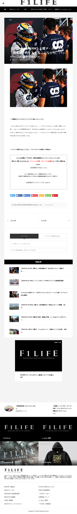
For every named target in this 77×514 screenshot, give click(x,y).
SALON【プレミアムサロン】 (13, 504)
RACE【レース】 (37, 205)
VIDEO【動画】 (9, 500)
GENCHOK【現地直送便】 (12, 493)
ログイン (26, 250)
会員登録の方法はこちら (38, 167)
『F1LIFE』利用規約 (44, 504)
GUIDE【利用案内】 (44, 490)
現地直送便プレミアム (58, 408)
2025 (17, 413)
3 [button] (58, 342)
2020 (10, 20)
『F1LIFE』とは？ (43, 493)
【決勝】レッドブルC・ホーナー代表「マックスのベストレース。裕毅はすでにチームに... (25, 408)
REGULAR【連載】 (10, 497)
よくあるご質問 (43, 500)
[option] (38, 360)
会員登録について (43, 497)
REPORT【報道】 (9, 487)
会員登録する (30, 182)
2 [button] (56, 342)
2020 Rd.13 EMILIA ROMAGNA (27, 60)
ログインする (43, 182)
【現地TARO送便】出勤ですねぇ (62, 406)
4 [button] (60, 342)
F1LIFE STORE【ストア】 (46, 487)
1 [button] (55, 342)
